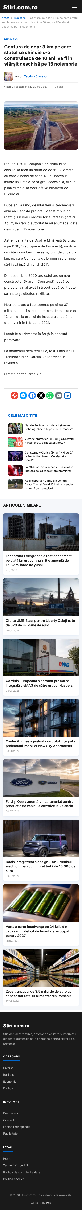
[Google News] (14, 395)
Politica (8, 1088)
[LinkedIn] (67, 395)
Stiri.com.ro (16, 1025)
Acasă (5, 17)
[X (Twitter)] (41, 395)
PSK (48, 1202)
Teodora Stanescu (36, 76)
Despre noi (10, 1113)
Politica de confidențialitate (21, 1172)
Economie (9, 1081)
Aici (39, 374)
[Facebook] (32, 395)
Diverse (8, 1068)
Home (7, 1158)
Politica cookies (13, 1179)
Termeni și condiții (15, 1165)
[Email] (58, 395)
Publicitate (10, 1133)
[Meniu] (74, 6)
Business (20, 17)
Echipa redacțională (16, 1127)
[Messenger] (23, 395)
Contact (8, 1120)
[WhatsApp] (50, 395)
